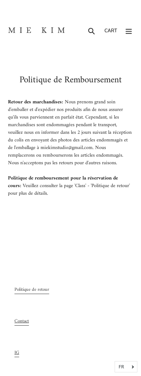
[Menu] (128, 31)
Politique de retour (31, 289)
